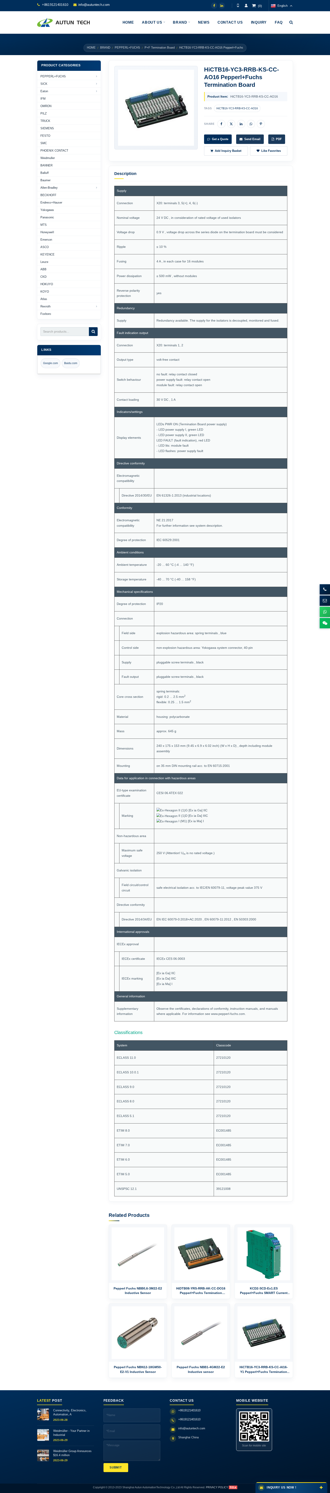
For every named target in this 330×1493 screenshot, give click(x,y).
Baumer (45, 180)
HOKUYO (46, 284)
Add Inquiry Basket (228, 150)
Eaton (44, 91)
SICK (43, 83)
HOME (91, 47)
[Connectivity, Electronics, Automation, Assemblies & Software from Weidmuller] (43, 1414)
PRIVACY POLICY (217, 1487)
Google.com (50, 363)
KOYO (44, 291)
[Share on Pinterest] (261, 124)
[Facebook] (214, 5)
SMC (43, 143)
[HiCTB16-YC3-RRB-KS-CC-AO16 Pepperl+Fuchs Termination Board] (156, 107)
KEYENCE (47, 254)
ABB (43, 269)
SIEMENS (47, 128)
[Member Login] (246, 5)
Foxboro (45, 314)
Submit (116, 1467)
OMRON (45, 106)
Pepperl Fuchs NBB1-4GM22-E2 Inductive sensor (201, 1369)
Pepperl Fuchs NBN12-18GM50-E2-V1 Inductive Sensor (138, 1369)
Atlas (43, 299)
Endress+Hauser (51, 202)
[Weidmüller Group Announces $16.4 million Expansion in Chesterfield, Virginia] (43, 1455)
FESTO (45, 135)
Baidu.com (70, 363)
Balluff (44, 173)
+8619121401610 (55, 5)
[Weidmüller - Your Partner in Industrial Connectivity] (43, 1435)
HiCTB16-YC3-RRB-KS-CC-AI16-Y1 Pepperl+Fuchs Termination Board (264, 1369)
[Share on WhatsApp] (251, 124)
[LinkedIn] (222, 5)
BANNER (46, 165)
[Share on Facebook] (221, 124)
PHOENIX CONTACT (54, 150)
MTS (43, 224)
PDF (279, 139)
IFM (43, 98)
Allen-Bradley (49, 187)
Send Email (252, 139)
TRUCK (45, 121)
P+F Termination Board (160, 47)
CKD (43, 276)
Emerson (46, 239)
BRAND (105, 47)
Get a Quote (220, 139)
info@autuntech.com (94, 5)
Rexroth (45, 306)
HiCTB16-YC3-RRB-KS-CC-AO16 (237, 108)
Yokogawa (47, 210)
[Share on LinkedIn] (241, 124)
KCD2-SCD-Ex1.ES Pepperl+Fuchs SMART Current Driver (264, 1291)
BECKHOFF (48, 195)
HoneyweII (47, 232)
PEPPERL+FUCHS (127, 47)
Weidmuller (47, 158)
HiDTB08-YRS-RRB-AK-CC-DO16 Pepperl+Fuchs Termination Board (200, 1291)
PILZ (43, 113)
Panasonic (47, 217)
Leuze (44, 262)
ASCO (44, 247)
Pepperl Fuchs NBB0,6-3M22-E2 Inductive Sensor (138, 1291)
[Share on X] (231, 124)
